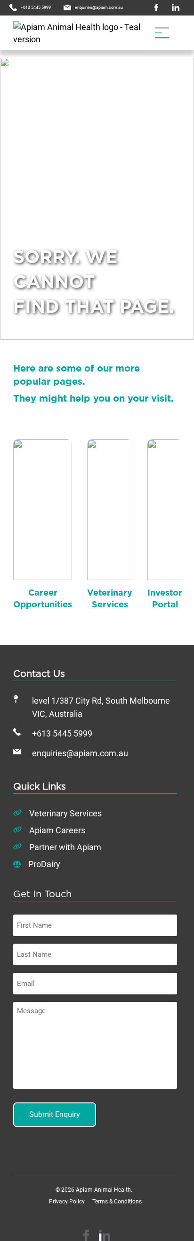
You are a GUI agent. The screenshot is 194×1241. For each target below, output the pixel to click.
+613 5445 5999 (62, 733)
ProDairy (44, 864)
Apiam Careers (57, 830)
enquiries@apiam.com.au (80, 753)
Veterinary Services (65, 813)
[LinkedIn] (104, 1235)
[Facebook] (86, 1235)
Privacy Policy (67, 1201)
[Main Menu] (162, 33)
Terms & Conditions (117, 1201)
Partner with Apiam (65, 847)
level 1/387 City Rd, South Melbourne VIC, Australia (101, 707)
